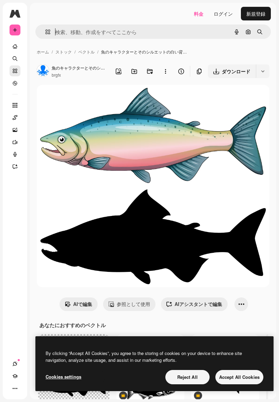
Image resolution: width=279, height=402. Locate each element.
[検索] (15, 58)
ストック (63, 52)
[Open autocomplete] (45, 31)
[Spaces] (15, 117)
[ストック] (15, 70)
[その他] (15, 388)
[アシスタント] (15, 166)
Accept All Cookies (239, 377)
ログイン (223, 13)
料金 (198, 13)
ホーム (43, 52)
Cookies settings (63, 376)
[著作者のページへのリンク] (43, 71)
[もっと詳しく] (15, 83)
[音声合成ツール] (15, 154)
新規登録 (255, 13)
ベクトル (86, 52)
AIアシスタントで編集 (198, 303)
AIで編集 (82, 303)
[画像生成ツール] (15, 129)
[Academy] (15, 376)
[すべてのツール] (15, 105)
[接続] (15, 363)
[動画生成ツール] (15, 142)
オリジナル (83, 98)
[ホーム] (15, 46)
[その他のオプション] (165, 71)
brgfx (56, 75)
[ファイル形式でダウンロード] (262, 71)
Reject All (187, 377)
